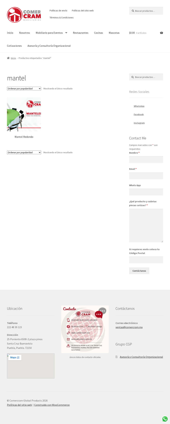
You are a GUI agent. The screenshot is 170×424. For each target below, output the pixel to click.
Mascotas (114, 32)
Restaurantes (80, 32)
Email (132, 168)
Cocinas (98, 32)
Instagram (139, 122)
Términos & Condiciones (62, 17)
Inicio (10, 32)
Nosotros (24, 32)
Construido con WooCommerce (52, 404)
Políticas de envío (58, 10)
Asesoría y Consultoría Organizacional (49, 45)
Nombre (134, 152)
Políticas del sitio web (83, 10)
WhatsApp (139, 106)
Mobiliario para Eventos (49, 32)
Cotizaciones (14, 45)
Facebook (139, 114)
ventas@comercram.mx (129, 327)
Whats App (135, 185)
